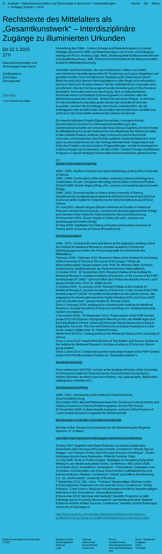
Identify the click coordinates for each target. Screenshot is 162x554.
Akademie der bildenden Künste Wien (21, 539)
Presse (112, 539)
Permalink (140, 548)
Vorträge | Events (21, 7)
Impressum (88, 548)
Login (58, 548)
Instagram (140, 542)
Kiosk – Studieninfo (145, 539)
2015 (40, 7)
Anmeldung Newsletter (120, 545)
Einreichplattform (64, 542)
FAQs (138, 545)
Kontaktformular (117, 542)
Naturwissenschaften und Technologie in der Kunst (56, 3)
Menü (155, 3)
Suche (135, 3)
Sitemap (86, 539)
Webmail (60, 545)
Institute (13, 3)
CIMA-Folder (9, 95)
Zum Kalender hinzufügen (17, 100)
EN (146, 3)
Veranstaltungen (105, 3)
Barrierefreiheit (89, 545)
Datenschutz (88, 542)
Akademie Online (64, 539)
